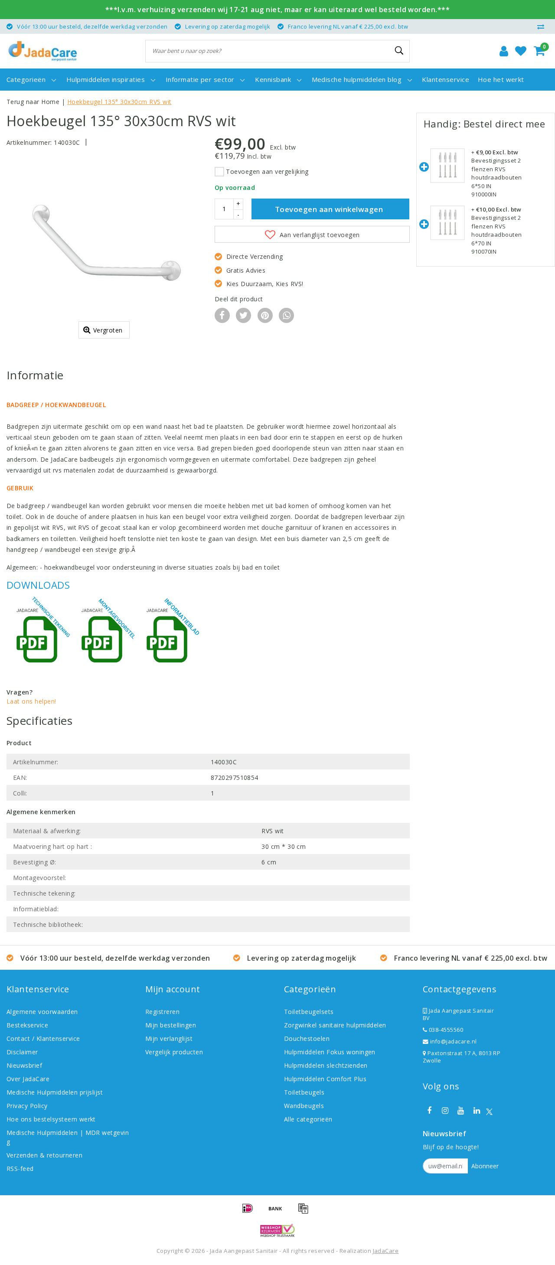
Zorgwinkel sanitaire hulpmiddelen (335, 1025)
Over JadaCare (28, 1079)
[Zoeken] (399, 51)
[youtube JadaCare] (460, 1110)
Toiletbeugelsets (309, 1011)
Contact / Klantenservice (43, 1038)
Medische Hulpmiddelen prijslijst (55, 1092)
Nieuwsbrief (24, 1065)
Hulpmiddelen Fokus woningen (329, 1052)
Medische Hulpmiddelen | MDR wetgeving (68, 1137)
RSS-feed (20, 1168)
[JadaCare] (43, 51)
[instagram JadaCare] (444, 1110)
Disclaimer (22, 1052)
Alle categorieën (308, 1119)
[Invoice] (305, 1212)
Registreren (162, 1011)
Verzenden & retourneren (44, 1155)
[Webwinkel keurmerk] (277, 1230)
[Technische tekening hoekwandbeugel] (39, 637)
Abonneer (485, 1166)
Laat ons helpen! (31, 701)
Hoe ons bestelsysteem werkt (51, 1119)
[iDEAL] (250, 1212)
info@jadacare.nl (453, 1041)
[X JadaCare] (489, 1111)
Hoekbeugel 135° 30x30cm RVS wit (119, 102)
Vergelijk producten (174, 1052)
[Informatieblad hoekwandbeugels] (169, 637)
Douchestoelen (307, 1038)
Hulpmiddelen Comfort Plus (325, 1079)
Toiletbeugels (304, 1092)
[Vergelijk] (542, 26)
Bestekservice (27, 1025)
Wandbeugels (304, 1106)
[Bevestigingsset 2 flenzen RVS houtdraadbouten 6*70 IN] (447, 229)
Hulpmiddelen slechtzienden (325, 1065)
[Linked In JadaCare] (476, 1110)
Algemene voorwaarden (42, 1011)
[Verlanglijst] (520, 51)
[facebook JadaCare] (429, 1110)
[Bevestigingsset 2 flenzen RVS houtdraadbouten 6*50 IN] (447, 172)
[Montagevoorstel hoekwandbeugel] (104, 637)
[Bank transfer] (278, 1212)
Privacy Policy (27, 1106)
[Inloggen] (504, 51)
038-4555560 (445, 1030)
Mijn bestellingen (170, 1025)
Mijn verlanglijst (169, 1038)
